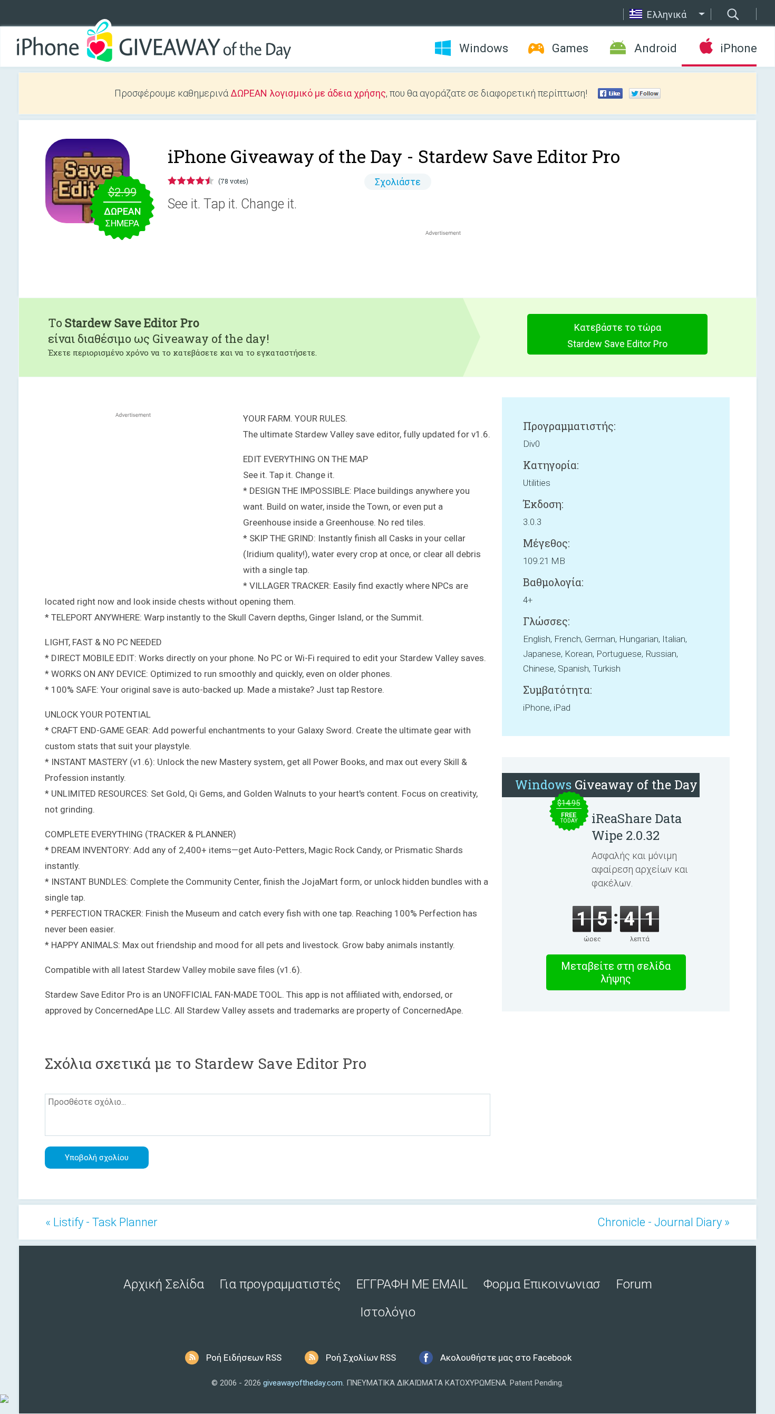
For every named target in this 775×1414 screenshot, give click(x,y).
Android (655, 48)
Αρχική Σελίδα (163, 1284)
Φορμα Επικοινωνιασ (541, 1284)
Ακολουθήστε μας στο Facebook (505, 1357)
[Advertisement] (449, 263)
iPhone (738, 48)
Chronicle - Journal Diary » (663, 1222)
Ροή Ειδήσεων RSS (244, 1357)
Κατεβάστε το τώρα (617, 335)
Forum (634, 1284)
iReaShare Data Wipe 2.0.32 (637, 827)
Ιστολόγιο (387, 1312)
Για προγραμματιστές (280, 1284)
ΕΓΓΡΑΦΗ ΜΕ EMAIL (412, 1284)
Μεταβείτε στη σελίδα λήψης (616, 972)
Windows (483, 48)
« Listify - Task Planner (101, 1222)
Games (570, 48)
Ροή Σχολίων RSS (361, 1357)
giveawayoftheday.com (303, 1383)
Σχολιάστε (398, 181)
